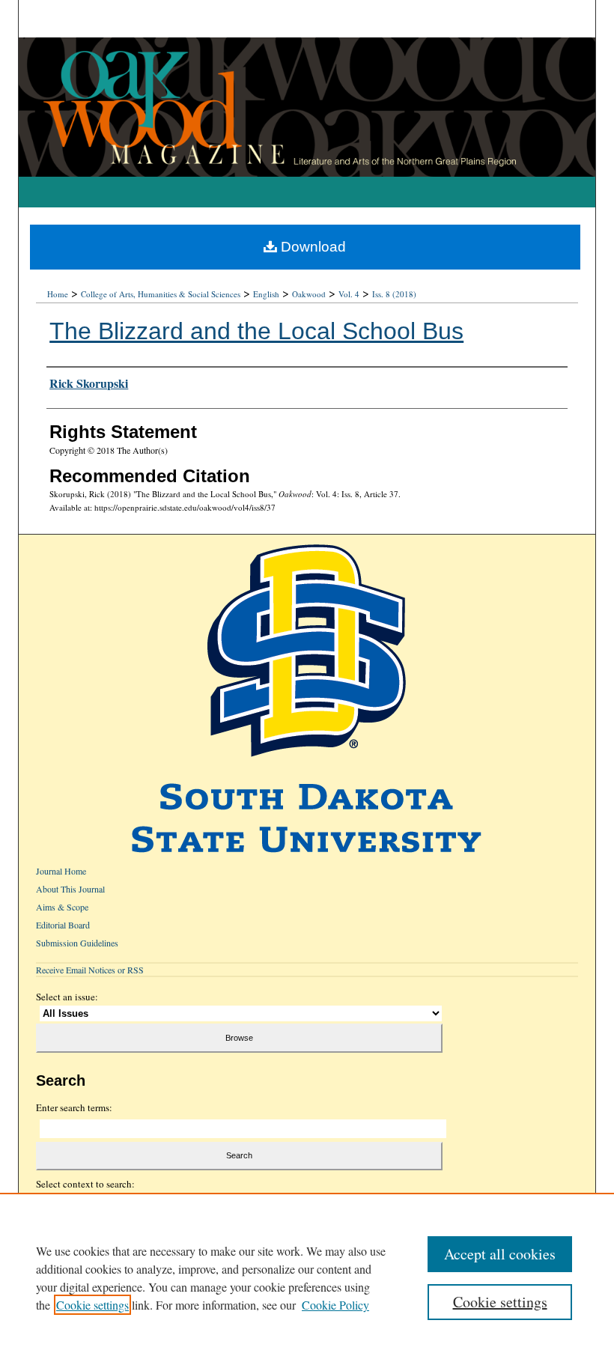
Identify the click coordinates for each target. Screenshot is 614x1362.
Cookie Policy (335, 1305)
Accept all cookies (500, 1254)
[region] (307, 1277)
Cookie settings (92, 1305)
